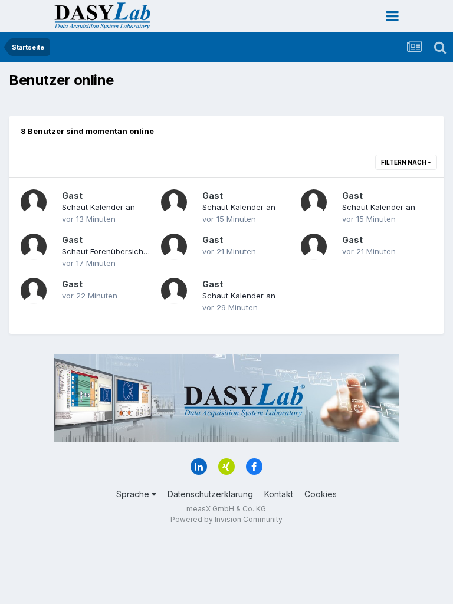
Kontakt (278, 494)
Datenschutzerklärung (210, 494)
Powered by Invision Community (226, 519)
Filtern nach (404, 162)
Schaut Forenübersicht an (109, 251)
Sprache (134, 494)
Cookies (320, 494)
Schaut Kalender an (98, 207)
